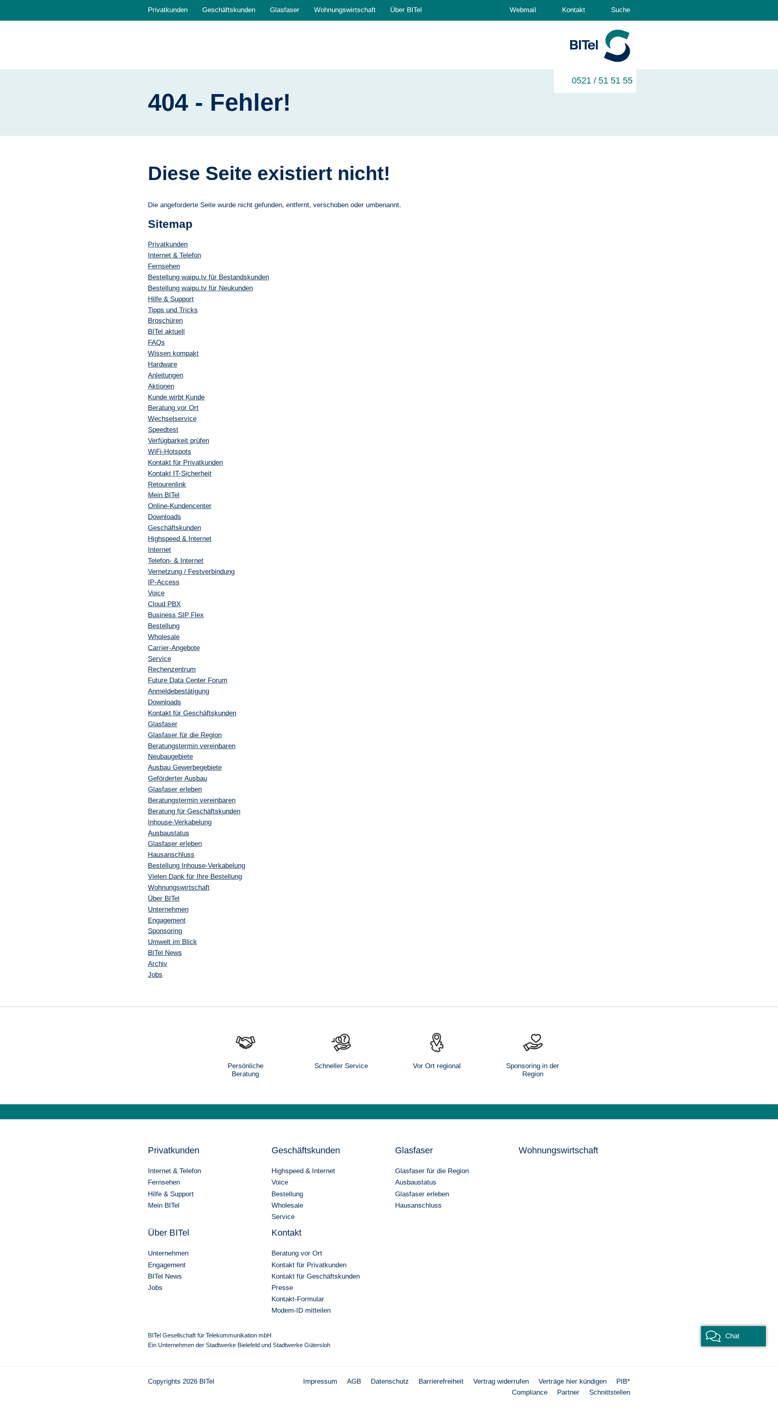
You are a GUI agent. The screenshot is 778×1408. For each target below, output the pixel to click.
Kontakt (573, 10)
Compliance (529, 1392)
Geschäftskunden (228, 10)
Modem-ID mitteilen (301, 1310)
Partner (568, 1392)
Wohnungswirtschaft (345, 10)
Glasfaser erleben (422, 1194)
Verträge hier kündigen (573, 1381)
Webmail (523, 10)
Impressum (320, 1381)
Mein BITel (164, 1205)
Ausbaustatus (415, 1182)
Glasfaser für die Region (432, 1171)
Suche (620, 10)
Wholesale (287, 1205)
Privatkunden (168, 10)
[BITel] (600, 46)
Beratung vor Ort (296, 1253)
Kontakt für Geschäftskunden (315, 1276)
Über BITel (406, 10)
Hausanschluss (418, 1205)
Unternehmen (168, 1253)
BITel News (165, 1276)
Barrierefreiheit (441, 1381)
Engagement (167, 1265)
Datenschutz (390, 1381)
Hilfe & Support (171, 1194)
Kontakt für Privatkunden (308, 1265)
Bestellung (287, 1194)
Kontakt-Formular (297, 1299)
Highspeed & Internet (303, 1171)
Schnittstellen (609, 1392)
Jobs (155, 1288)
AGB (354, 1381)
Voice (279, 1182)
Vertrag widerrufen (501, 1381)
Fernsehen (164, 1182)
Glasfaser (284, 10)
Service (283, 1217)
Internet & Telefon (174, 1171)
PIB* (623, 1381)
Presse (282, 1288)
